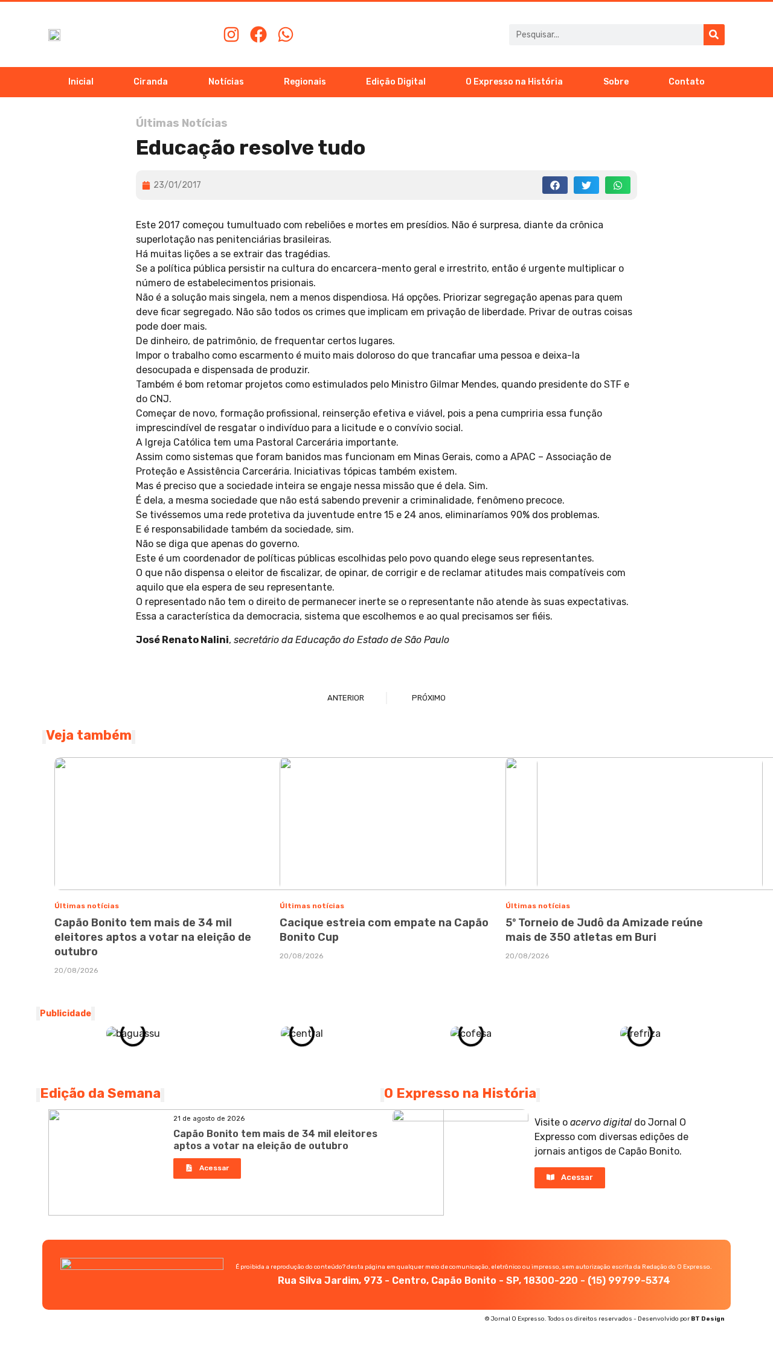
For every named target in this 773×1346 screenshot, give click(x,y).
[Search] (714, 34)
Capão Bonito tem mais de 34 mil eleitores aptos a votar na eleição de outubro (152, 937)
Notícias (226, 82)
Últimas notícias (86, 906)
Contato (687, 82)
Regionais (305, 82)
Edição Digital (396, 82)
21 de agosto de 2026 (209, 1119)
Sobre (616, 82)
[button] (555, 185)
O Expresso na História (514, 82)
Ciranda (150, 82)
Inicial (81, 82)
